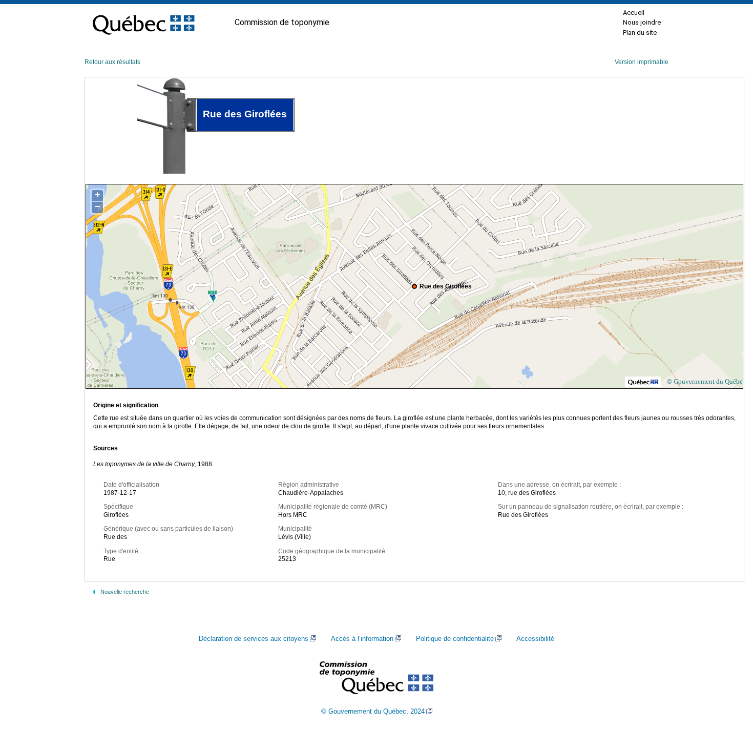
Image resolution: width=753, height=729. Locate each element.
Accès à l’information (362, 638)
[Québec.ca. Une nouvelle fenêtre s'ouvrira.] (143, 22)
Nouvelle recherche (124, 592)
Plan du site (640, 32)
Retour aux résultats (112, 62)
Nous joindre (642, 22)
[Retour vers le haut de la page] (727, 672)
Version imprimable (641, 62)
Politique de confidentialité (455, 638)
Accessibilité (535, 638)
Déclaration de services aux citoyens (253, 638)
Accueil (633, 12)
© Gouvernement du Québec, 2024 (373, 711)
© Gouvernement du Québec (706, 381)
